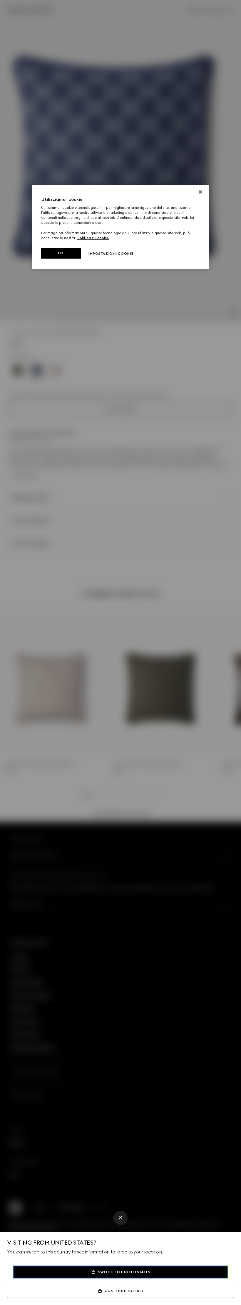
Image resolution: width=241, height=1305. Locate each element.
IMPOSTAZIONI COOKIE (110, 254)
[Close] (120, 1218)
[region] (120, 227)
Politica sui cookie (93, 238)
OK (61, 253)
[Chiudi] (200, 192)
